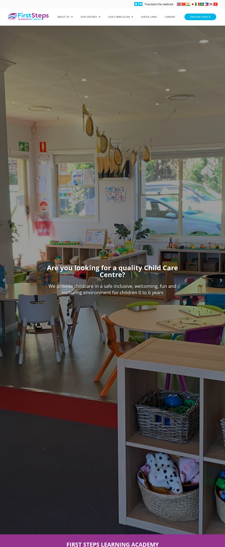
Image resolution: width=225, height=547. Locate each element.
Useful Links (149, 16)
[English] (179, 4)
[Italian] (197, 4)
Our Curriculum (119, 16)
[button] (4, 280)
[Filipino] (206, 4)
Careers (170, 16)
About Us (63, 16)
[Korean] (211, 4)
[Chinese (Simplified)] (183, 4)
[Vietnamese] (215, 4)
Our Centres (89, 16)
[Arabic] (202, 4)
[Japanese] (193, 4)
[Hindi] (188, 4)
